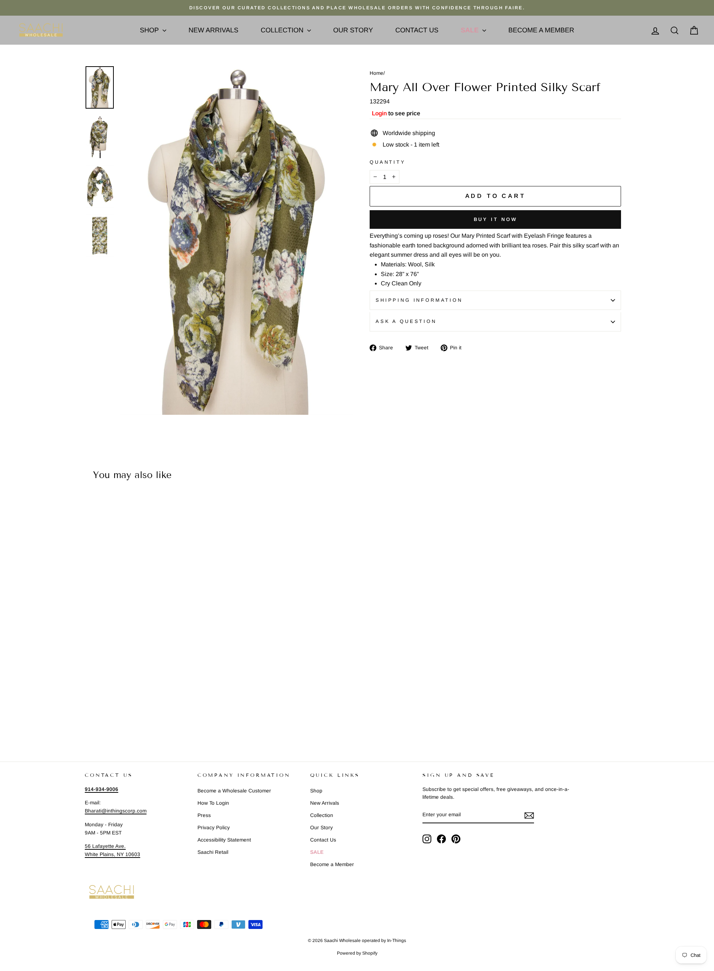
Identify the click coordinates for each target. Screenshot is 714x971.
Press (204, 815)
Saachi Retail (212, 852)
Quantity (388, 162)
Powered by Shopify (357, 953)
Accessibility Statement (224, 840)
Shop (150, 30)
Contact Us (416, 30)
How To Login (213, 803)
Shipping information (419, 300)
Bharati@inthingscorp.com (116, 811)
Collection (283, 30)
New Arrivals (213, 30)
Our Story (353, 30)
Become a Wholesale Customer (234, 791)
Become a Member (541, 30)
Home (376, 73)
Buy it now (495, 219)
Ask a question (406, 321)
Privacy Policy (213, 827)
